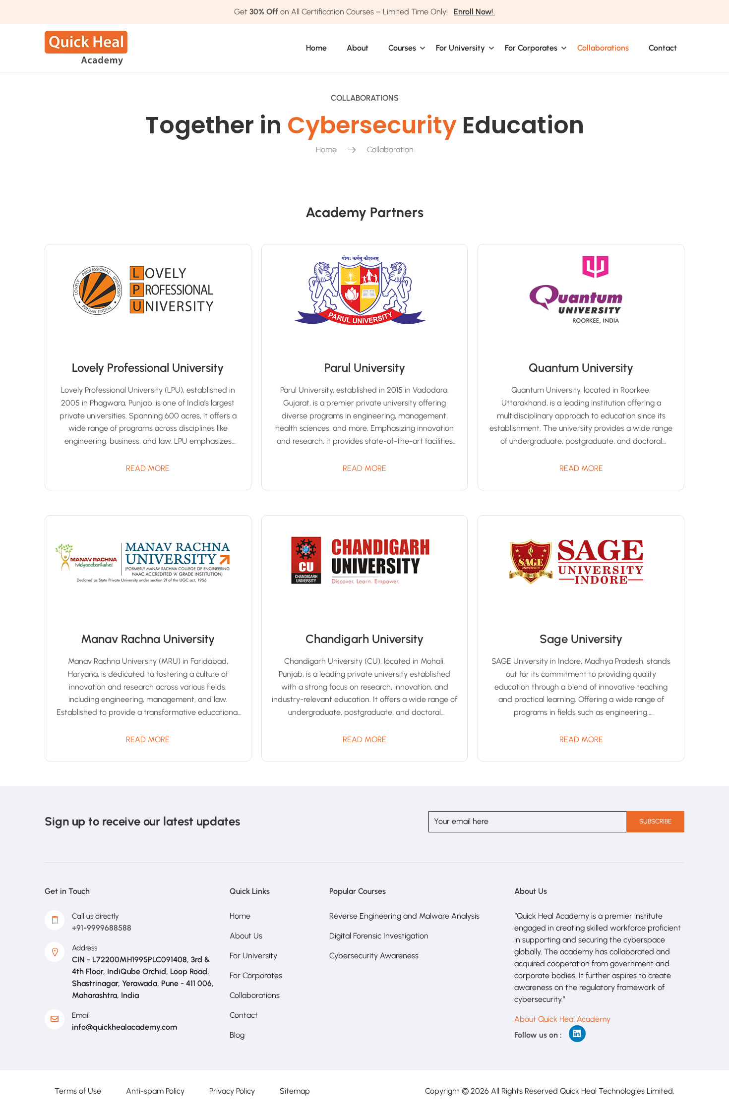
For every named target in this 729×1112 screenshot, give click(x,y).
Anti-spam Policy (155, 1091)
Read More (148, 468)
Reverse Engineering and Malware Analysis (404, 916)
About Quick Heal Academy (562, 1019)
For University (460, 48)
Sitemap (295, 1091)
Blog (237, 1035)
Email (81, 1015)
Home (316, 48)
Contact (663, 48)
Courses (402, 48)
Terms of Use (78, 1091)
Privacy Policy (232, 1091)
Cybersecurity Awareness (374, 955)
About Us (246, 935)
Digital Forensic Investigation (378, 935)
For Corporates (531, 48)
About (357, 48)
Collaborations (603, 48)
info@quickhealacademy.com (124, 1027)
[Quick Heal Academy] (86, 47)
